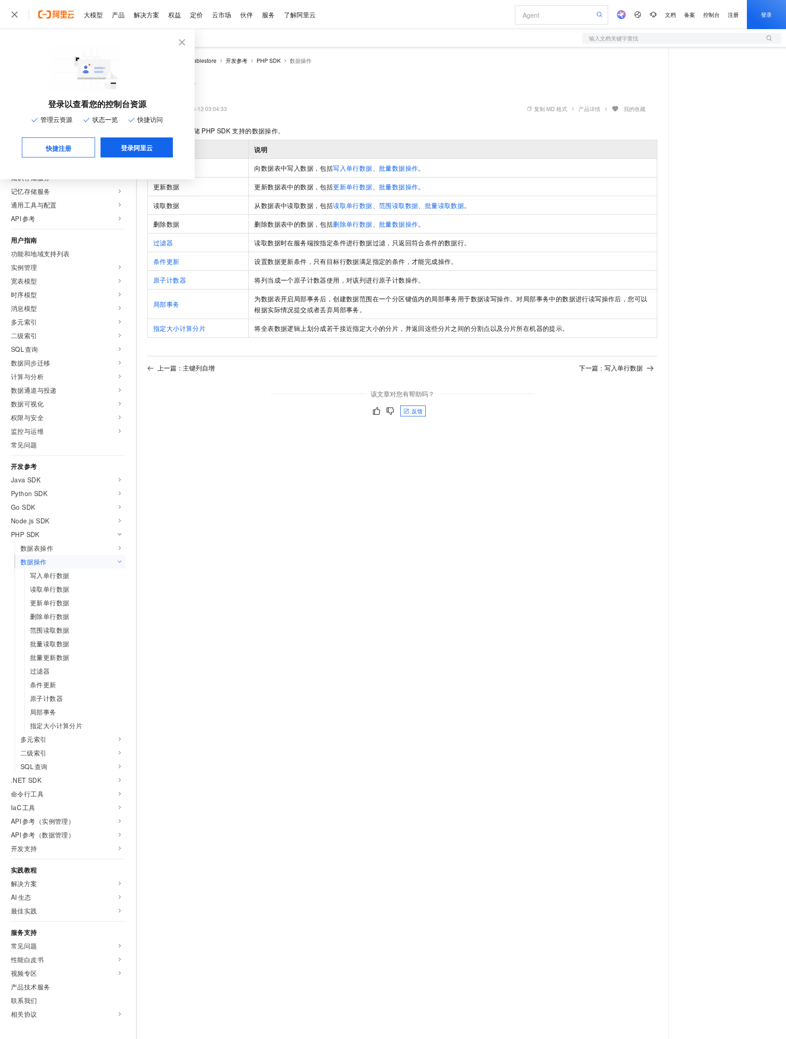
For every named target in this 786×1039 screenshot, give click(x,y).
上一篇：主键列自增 (186, 367)
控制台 (711, 14)
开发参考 (236, 60)
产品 (118, 14)
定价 (196, 14)
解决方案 (146, 14)
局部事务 (166, 304)
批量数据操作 (398, 167)
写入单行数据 (352, 167)
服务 (268, 14)
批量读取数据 (444, 205)
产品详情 (589, 108)
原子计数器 (169, 279)
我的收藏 (634, 108)
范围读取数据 (398, 205)
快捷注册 (58, 147)
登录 (766, 14)
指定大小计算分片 (179, 328)
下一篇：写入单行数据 (611, 367)
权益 (174, 14)
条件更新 (166, 261)
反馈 (417, 411)
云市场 (221, 14)
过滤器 (163, 242)
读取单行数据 (352, 205)
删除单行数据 (352, 223)
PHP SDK (269, 60)
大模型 (93, 14)
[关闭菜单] (14, 14)
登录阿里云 (137, 147)
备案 (689, 14)
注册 (733, 14)
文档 (670, 14)
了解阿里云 (300, 14)
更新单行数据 (352, 186)
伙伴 (246, 14)
